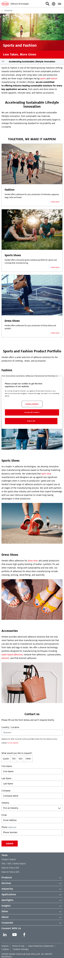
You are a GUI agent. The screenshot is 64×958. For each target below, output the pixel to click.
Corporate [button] (7, 922)
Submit (9, 843)
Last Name (6, 778)
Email (4, 815)
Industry (5, 803)
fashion (53, 78)
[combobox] (32, 808)
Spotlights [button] (7, 900)
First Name (6, 766)
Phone (8, 827)
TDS (14, 758)
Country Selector (12, 743)
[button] (48, 4)
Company (5, 790)
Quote (6, 758)
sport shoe (46, 473)
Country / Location (10, 727)
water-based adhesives (12, 654)
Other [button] (4, 911)
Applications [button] (8, 894)
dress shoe (33, 560)
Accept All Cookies (32, 412)
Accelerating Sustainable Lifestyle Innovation (32, 61)
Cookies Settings (20, 949)
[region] (32, 402)
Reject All (31, 421)
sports (43, 78)
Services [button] (6, 883)
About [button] (5, 917)
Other (28, 758)
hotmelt (5, 658)
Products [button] (6, 877)
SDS (20, 758)
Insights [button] (5, 905)
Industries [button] (7, 889)
